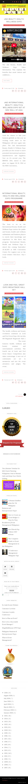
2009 (6, 762)
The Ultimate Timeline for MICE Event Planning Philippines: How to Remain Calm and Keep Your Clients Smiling (11, 473)
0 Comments (20, 88)
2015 (6, 744)
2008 (6, 765)
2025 (6, 716)
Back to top (21, 782)
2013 (6, 750)
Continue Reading (9, 171)
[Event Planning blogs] (10, 664)
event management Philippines (14, 25)
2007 (6, 768)
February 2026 (9, 710)
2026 (6, 693)
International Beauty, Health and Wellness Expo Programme (14, 195)
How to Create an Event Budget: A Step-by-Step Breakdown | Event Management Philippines (11, 520)
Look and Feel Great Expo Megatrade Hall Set (14, 287)
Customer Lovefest (8, 609)
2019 (6, 733)
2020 (6, 730)
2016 (6, 742)
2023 (6, 721)
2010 (6, 759)
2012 (6, 753)
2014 (6, 747)
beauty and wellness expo (14, 113)
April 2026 (7, 704)
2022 (6, 724)
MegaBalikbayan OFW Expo (11, 628)
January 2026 (8, 713)
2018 (6, 736)
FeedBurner (15, 592)
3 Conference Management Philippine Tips (13, 553)
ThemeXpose (4, 780)
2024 (6, 719)
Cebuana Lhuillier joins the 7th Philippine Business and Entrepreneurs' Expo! (11, 506)
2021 (6, 727)
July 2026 (7, 698)
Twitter (5, 569)
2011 (5, 756)
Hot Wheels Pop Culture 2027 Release (13, 531)
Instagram (12, 569)
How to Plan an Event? (10, 618)
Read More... (7, 80)
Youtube (5, 575)
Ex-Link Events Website (10, 605)
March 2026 (8, 707)
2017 (5, 739)
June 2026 (7, 701)
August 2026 (8, 695)
